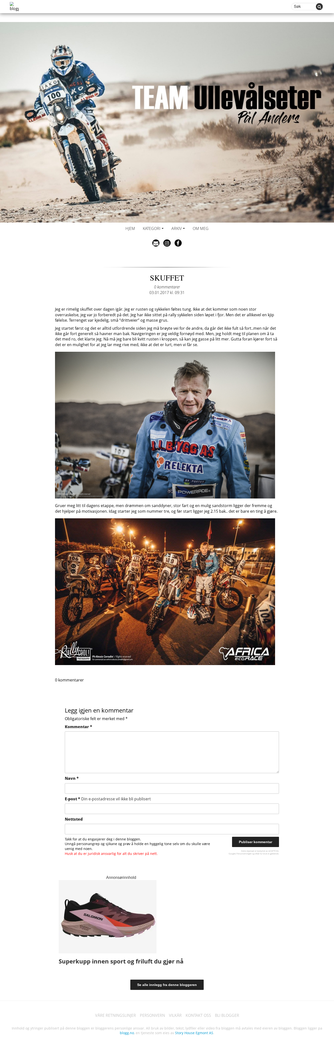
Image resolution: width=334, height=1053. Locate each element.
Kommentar (78, 726)
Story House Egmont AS (194, 1032)
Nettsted (74, 819)
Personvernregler (244, 853)
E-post (108, 799)
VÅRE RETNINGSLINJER (115, 1015)
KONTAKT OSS (198, 1015)
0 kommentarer (167, 287)
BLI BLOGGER (227, 1015)
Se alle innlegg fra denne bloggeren (167, 985)
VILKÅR (175, 1015)
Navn (72, 778)
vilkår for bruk (261, 853)
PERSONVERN (152, 1015)
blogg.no (127, 1032)
